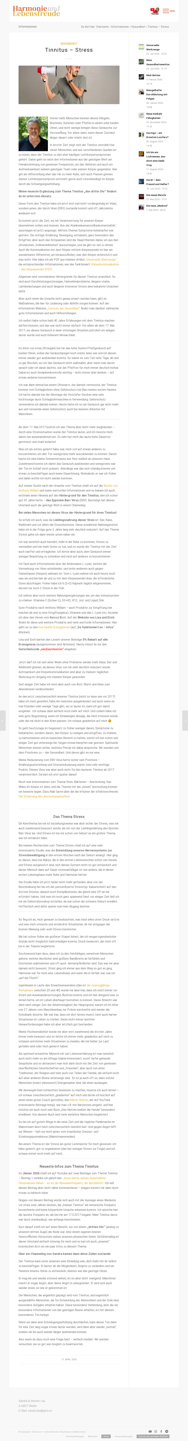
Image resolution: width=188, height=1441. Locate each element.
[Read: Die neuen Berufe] (141, 196)
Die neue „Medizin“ (157, 205)
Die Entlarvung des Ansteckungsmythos (44, 796)
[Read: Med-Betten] (141, 77)
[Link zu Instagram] (155, 1431)
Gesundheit (69, 43)
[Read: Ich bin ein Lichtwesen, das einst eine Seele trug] (141, 154)
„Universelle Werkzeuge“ (101, 259)
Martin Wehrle (79, 1100)
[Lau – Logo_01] (36, 11)
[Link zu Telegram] (166, 1431)
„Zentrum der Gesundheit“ (63, 308)
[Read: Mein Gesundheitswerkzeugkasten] (141, 61)
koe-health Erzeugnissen (54, 627)
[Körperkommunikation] (3, 720)
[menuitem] (168, 11)
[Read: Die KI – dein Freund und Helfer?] (141, 181)
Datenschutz (79, 1432)
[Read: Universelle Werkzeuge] (141, 46)
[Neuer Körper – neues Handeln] (185, 720)
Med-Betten (153, 75)
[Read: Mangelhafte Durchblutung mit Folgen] (141, 91)
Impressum (65, 1432)
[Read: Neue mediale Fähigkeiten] (141, 115)
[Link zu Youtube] (150, 1431)
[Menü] (168, 11)
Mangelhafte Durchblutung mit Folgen (156, 94)
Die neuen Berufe (156, 195)
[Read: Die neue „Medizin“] (141, 207)
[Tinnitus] (69, 85)
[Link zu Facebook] (161, 1431)
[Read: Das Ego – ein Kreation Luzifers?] (141, 134)
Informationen (28, 26)
